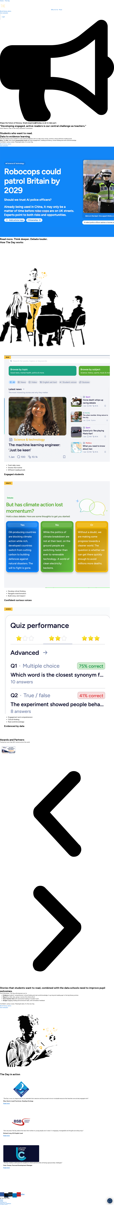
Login (3, 17)
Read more (6, 1103)
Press (1, 1199)
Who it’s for (54, 9)
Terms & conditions (5, 1203)
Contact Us (3, 1202)
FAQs (1, 1201)
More (60, 9)
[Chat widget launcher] (109, 1200)
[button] (55, 9)
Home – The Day (5, 1)
